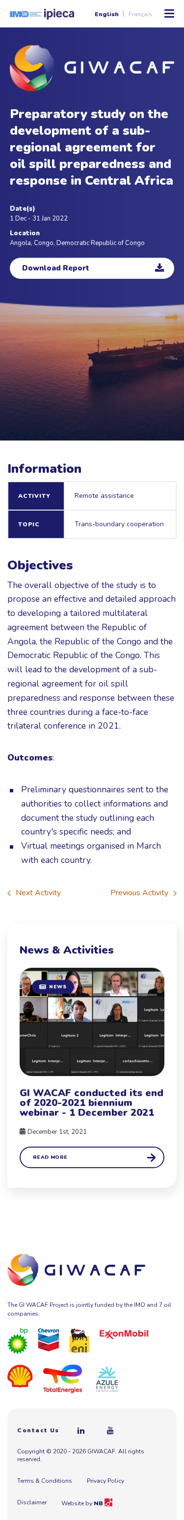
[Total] (62, 1378)
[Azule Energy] (107, 1378)
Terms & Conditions (44, 1481)
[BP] (17, 1340)
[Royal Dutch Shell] (20, 1376)
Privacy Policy (105, 1481)
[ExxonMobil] (124, 1333)
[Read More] (92, 1068)
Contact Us (38, 1430)
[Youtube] (111, 1430)
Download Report (55, 268)
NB (99, 1503)
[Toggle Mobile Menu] (169, 13)
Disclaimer (32, 1502)
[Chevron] (48, 1339)
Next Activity (38, 892)
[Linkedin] (81, 1430)
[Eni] (79, 1340)
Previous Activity (139, 892)
